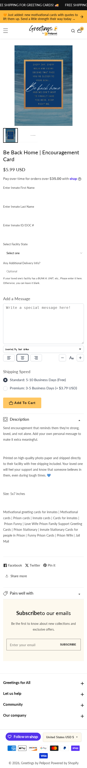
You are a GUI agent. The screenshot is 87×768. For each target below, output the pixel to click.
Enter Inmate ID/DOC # (18, 225)
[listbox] (43, 349)
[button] (43, 593)
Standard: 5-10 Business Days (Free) (38, 380)
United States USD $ (60, 737)
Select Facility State (15, 244)
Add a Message (16, 298)
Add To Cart (24, 403)
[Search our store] (73, 31)
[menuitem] (10, 135)
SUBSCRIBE (68, 644)
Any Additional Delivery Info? (21, 263)
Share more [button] (18, 576)
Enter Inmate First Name (19, 187)
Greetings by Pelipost (35, 763)
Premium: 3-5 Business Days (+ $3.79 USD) (43, 388)
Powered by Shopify (65, 763)
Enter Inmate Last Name (18, 206)
